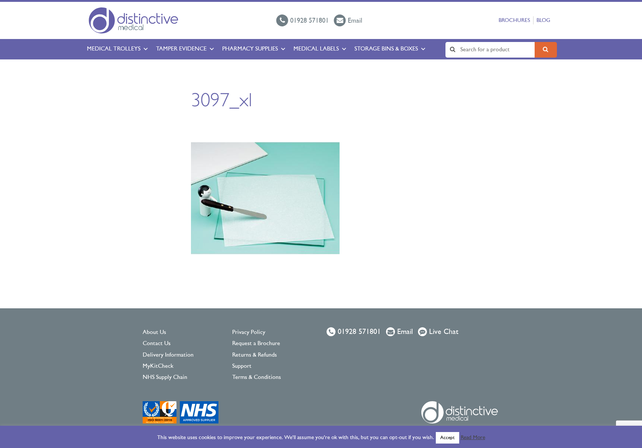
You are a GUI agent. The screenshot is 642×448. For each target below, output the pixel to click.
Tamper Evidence (181, 49)
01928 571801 (358, 332)
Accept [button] (447, 437)
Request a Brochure (256, 344)
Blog (543, 20)
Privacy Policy (248, 332)
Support (242, 366)
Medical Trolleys (113, 49)
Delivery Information (168, 355)
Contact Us (157, 344)
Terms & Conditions (256, 377)
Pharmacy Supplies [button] (250, 49)
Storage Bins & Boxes (386, 49)
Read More (473, 438)
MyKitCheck (158, 366)
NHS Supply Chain (165, 377)
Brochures (514, 20)
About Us (154, 332)
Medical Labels (316, 49)
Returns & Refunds (254, 355)
